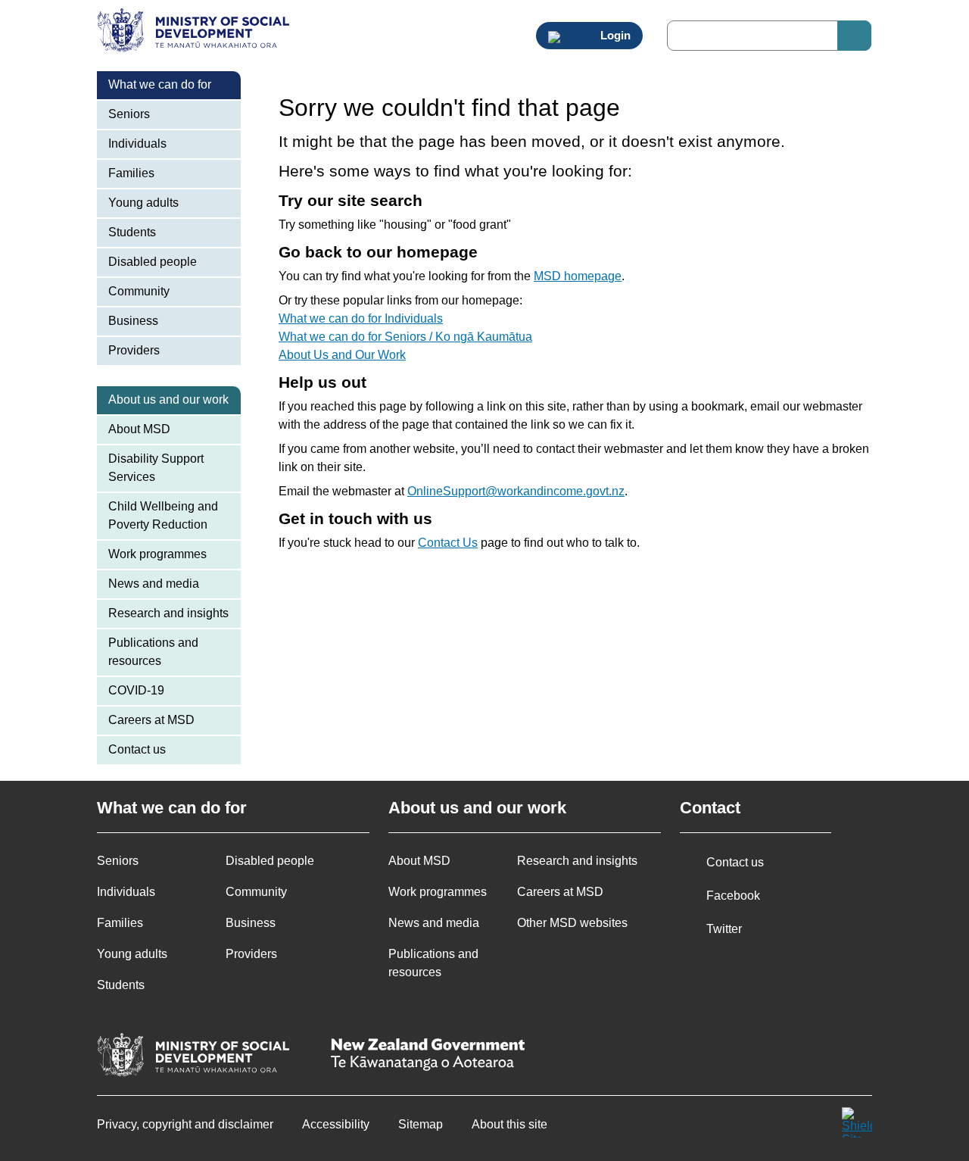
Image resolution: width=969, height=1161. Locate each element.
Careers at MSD (151, 719)
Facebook (733, 895)
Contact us (137, 749)
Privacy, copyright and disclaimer (185, 1124)
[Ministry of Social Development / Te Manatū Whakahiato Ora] (195, 31)
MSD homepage (578, 276)
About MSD (139, 429)
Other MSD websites (572, 922)
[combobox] (769, 35)
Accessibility (335, 1124)
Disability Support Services (156, 467)
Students (132, 232)
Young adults (143, 202)
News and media (153, 583)
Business (133, 320)
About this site (509, 1124)
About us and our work (168, 399)
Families (131, 173)
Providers (134, 350)
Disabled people (152, 261)
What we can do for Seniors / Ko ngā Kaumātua (405, 336)
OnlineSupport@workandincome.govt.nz (516, 491)
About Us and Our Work (342, 354)
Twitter (724, 928)
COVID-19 (136, 690)
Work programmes (157, 554)
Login (614, 36)
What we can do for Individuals (361, 318)
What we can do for (159, 84)
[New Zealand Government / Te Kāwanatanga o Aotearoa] (428, 1056)
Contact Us (448, 542)
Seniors (129, 114)
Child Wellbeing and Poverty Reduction (163, 515)
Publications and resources (153, 651)
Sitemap (420, 1124)
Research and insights (168, 613)
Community (139, 291)
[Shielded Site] (857, 1122)
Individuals (137, 143)
